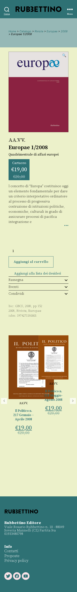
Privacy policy (16, 560)
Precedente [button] (4, 401)
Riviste (39, 31)
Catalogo (25, 31)
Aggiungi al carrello (31, 262)
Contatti (11, 551)
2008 (64, 31)
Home (12, 31)
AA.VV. (17, 140)
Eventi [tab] (14, 287)
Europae (52, 31)
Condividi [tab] (16, 294)
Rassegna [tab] (16, 280)
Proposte (11, 556)
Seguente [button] (73, 401)
